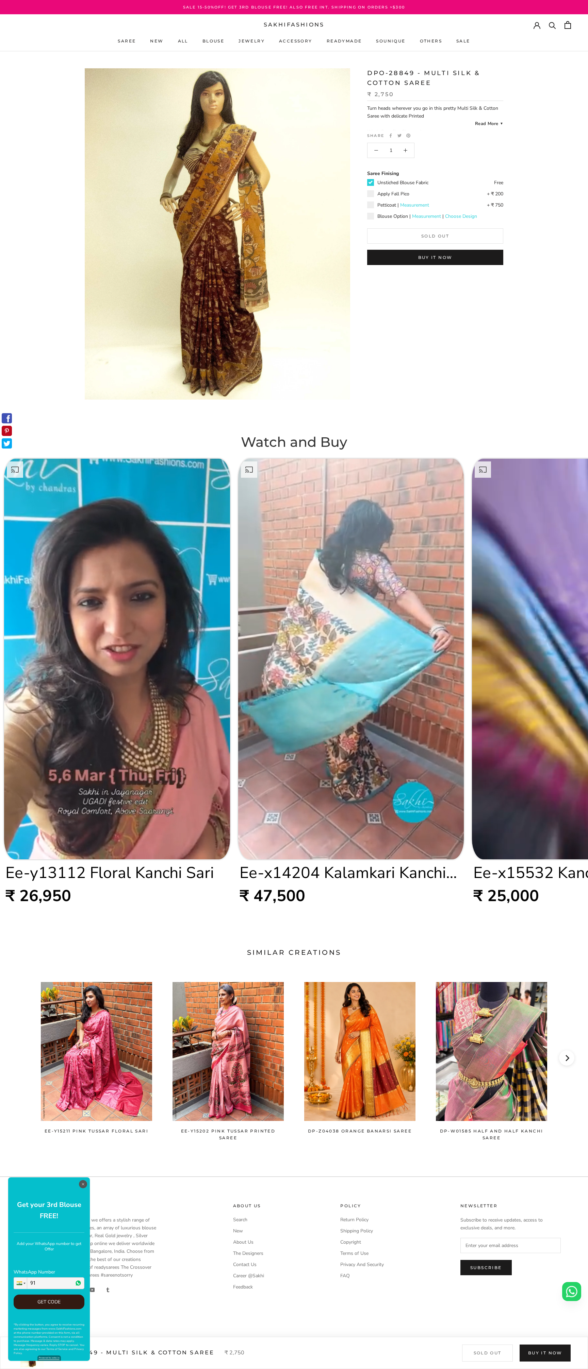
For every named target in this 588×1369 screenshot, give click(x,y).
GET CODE (49, 1302)
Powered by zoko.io (49, 1357)
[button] (20, 1283)
